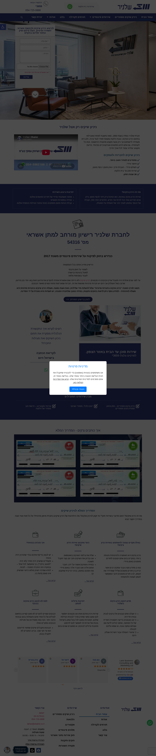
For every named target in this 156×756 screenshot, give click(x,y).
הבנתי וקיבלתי (78, 389)
